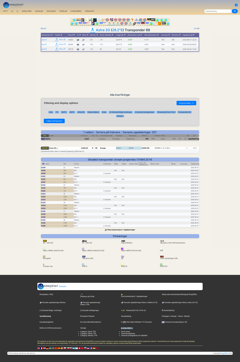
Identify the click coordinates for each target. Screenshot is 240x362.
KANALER (39, 11)
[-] (17, 11)
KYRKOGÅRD (76, 11)
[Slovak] (70, 348)
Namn (47, 139)
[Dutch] (44, 348)
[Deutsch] (47, 348)
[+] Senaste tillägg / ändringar (121, 112)
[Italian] (62, 348)
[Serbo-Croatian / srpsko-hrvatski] (88, 348)
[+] (12, 11)
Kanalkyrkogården (46, 322)
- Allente (186, 316)
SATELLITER (27, 11)
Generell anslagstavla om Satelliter (134, 335)
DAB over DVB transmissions (51, 328)
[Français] (41, 348)
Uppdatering (193, 139)
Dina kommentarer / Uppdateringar (121, 230)
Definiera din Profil (87, 297)
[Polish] (65, 348)
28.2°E (117, 30)
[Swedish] (50, 348)
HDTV (64, 112)
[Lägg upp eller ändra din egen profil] (236, 5)
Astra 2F (62, 49)
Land (87, 139)
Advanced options (186, 103)
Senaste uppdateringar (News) (53, 302)
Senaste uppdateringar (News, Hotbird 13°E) (140, 302)
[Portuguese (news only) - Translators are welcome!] (56, 348)
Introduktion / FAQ (46, 294)
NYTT (5, 11)
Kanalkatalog (126, 316)
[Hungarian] (94, 348)
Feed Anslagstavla (128, 334)
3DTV (72, 112)
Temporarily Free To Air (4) (136, 310)
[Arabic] (79, 348)
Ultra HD (81, 112)
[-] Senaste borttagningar (144, 112)
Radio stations (93, 112)
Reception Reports (87, 316)
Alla (50, 112)
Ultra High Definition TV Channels (139, 322)
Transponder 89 (184, 112)
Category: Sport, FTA (88, 332)
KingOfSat (224, 353)
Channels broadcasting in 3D (176, 322)
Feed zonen (125, 332)
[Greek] (73, 348)
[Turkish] (82, 348)
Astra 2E (62, 39)
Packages (165, 316)
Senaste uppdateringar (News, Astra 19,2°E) (181, 302)
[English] (38, 348)
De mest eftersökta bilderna (90, 322)
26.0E (196, 29)
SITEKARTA (89, 11)
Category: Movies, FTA (88, 335)
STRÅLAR (63, 11)
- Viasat (180, 316)
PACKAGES (51, 11)
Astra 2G (103, 30)
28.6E (44, 29)
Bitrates (120, 116)
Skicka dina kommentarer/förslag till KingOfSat (179, 294)
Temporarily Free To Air (166, 112)
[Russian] (85, 348)
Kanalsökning (168, 310)
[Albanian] (97, 348)
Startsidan (62, 286)
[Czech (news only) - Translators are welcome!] (68, 348)
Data (104, 112)
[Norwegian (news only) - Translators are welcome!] (53, 348)
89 (96, 148)
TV (57, 112)
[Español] (59, 348)
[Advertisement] (120, 72)
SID (147, 139)
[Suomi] (76, 348)
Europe (103, 148)
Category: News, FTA (88, 334)
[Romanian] (91, 348)
